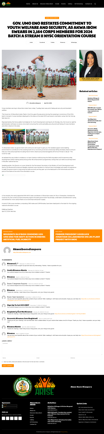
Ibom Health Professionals (85, 412)
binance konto (14, 326)
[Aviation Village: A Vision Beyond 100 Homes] (82, 98)
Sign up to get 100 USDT (18, 305)
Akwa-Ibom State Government (86, 410)
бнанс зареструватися (15, 296)
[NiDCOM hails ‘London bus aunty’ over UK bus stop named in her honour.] (82, 108)
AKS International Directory (85, 407)
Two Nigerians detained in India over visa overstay (94, 120)
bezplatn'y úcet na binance (19, 311)
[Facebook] (3, 418)
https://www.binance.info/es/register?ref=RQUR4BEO (70, 313)
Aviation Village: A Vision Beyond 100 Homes (93, 99)
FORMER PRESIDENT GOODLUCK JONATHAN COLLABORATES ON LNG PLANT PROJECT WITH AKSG (78, 237)
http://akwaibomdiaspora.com (22, 252)
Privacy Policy (64, 431)
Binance (11, 333)
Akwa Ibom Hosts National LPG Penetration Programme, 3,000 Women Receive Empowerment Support (95, 145)
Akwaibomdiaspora (35, 103)
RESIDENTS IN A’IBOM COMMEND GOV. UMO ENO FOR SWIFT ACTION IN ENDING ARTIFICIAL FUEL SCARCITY (24, 237)
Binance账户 (12, 263)
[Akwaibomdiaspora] (27, 103)
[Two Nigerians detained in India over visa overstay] (82, 119)
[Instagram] (7, 418)
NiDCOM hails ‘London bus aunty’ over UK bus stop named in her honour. (95, 110)
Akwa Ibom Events (52, 18)
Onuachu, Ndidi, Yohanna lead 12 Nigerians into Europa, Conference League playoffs (94, 132)
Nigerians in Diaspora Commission (87, 422)
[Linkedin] (11, 418)
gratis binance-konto (17, 270)
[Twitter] (16, 418)
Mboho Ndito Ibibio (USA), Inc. (86, 417)
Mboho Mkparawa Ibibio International (88, 419)
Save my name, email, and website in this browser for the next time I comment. (24, 361)
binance (11, 276)
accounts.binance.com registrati (22, 318)
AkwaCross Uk (82, 414)
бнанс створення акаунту (17, 283)
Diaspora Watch (93, 105)
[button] (95, 3)
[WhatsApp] (20, 418)
